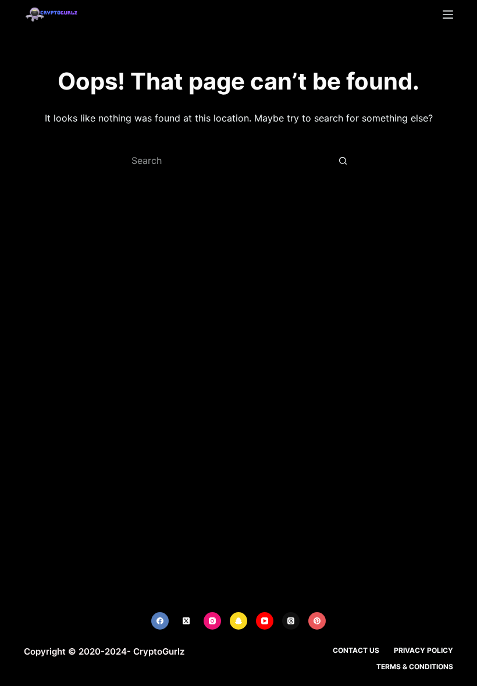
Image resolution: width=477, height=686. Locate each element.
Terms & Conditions (414, 666)
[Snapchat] (238, 621)
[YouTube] (264, 621)
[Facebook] (160, 621)
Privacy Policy (423, 650)
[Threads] (291, 621)
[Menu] (448, 14)
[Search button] (343, 160)
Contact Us (356, 650)
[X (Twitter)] (186, 621)
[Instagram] (212, 621)
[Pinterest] (317, 621)
